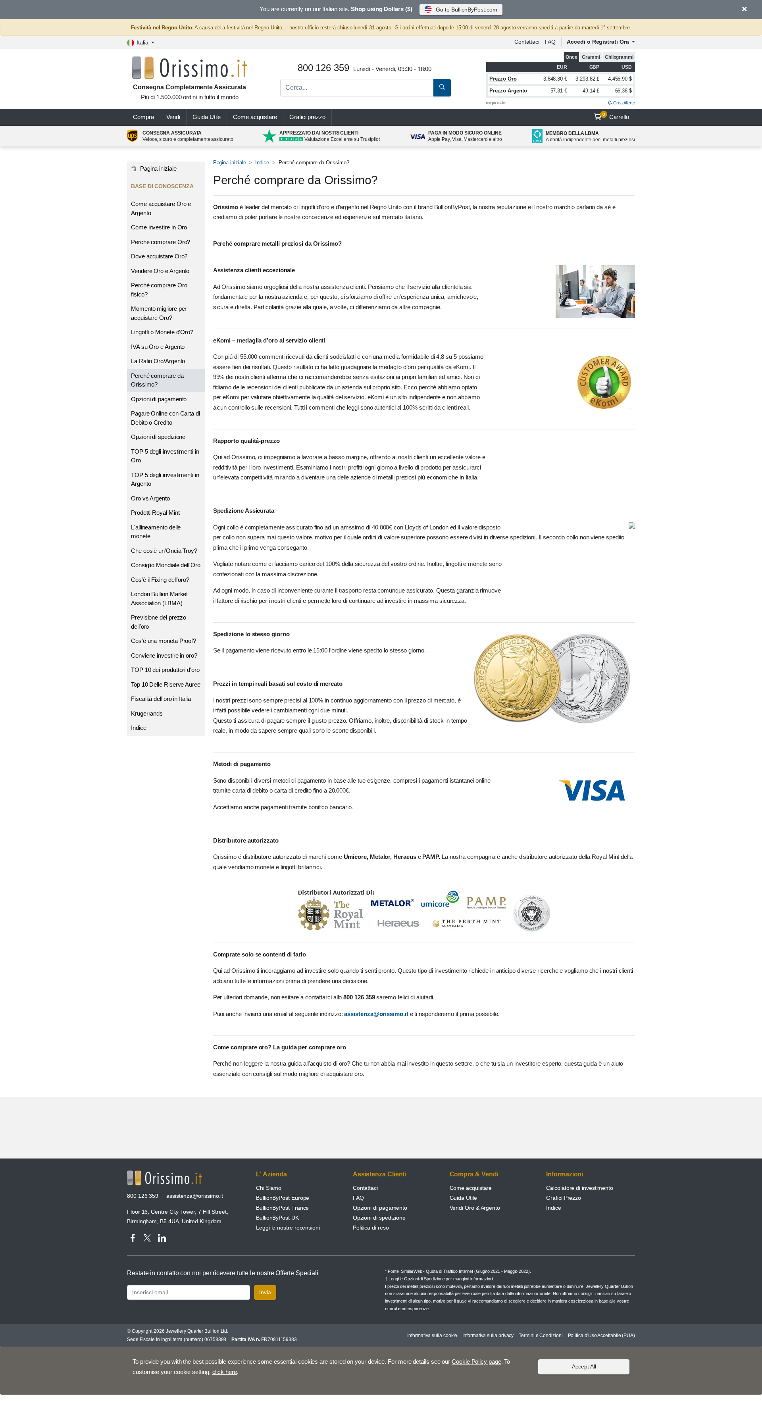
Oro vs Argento (150, 498)
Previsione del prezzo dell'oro (158, 622)
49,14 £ (591, 91)
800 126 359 (142, 1196)
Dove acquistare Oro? (159, 256)
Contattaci (526, 41)
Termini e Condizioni (540, 1335)
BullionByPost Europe (282, 1198)
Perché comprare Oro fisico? (159, 290)
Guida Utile (206, 117)
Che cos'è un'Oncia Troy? (164, 550)
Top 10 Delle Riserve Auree (165, 684)
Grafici (307, 117)
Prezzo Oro (503, 79)
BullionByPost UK (277, 1217)
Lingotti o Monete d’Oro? (162, 332)
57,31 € (558, 91)
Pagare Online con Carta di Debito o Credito (165, 418)
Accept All (584, 1366)
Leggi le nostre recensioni (288, 1227)
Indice (262, 163)
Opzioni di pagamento (159, 399)
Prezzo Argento (508, 91)
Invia (265, 1292)
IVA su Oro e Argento (158, 346)
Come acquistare (255, 117)
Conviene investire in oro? (164, 655)
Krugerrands (147, 713)
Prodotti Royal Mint (155, 512)
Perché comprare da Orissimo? (157, 380)
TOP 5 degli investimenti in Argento (165, 479)
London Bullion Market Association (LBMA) (159, 598)
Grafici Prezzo (563, 1198)
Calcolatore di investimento (579, 1188)
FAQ (550, 41)
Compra (143, 117)
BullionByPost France (282, 1208)
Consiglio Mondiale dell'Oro (165, 565)
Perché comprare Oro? (160, 242)
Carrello (615, 116)
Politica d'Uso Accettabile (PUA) (601, 1335)
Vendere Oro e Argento (160, 270)
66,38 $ (623, 91)
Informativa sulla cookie (432, 1335)
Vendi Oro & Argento (475, 1208)
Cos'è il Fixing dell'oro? (160, 579)
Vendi (173, 117)
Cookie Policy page (476, 1361)
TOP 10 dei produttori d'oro (165, 669)
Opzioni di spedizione (158, 436)
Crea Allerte (623, 102)
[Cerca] (442, 87)
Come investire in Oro (159, 227)
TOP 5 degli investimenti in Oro (165, 456)
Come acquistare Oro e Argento (161, 208)
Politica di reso (371, 1227)
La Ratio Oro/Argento (158, 361)
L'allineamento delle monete (156, 532)
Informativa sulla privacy (488, 1335)
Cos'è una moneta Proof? (163, 640)
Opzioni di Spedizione (424, 1278)
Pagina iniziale (229, 163)
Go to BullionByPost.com (466, 9)
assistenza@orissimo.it (377, 1013)
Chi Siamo (268, 1188)
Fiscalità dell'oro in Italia (161, 698)
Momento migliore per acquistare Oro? (159, 313)
